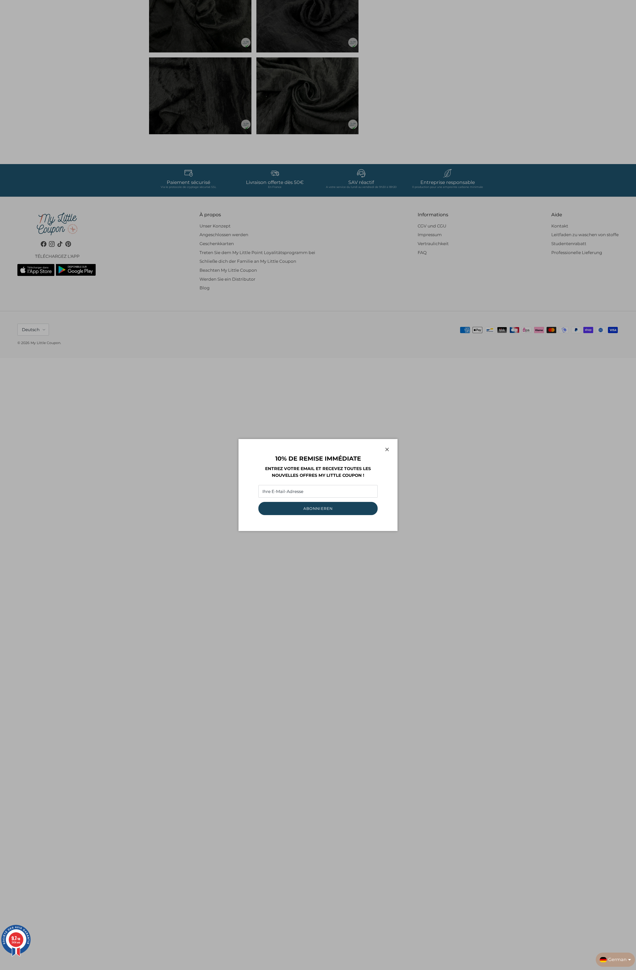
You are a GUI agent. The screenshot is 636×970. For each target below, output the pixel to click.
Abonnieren (318, 508)
